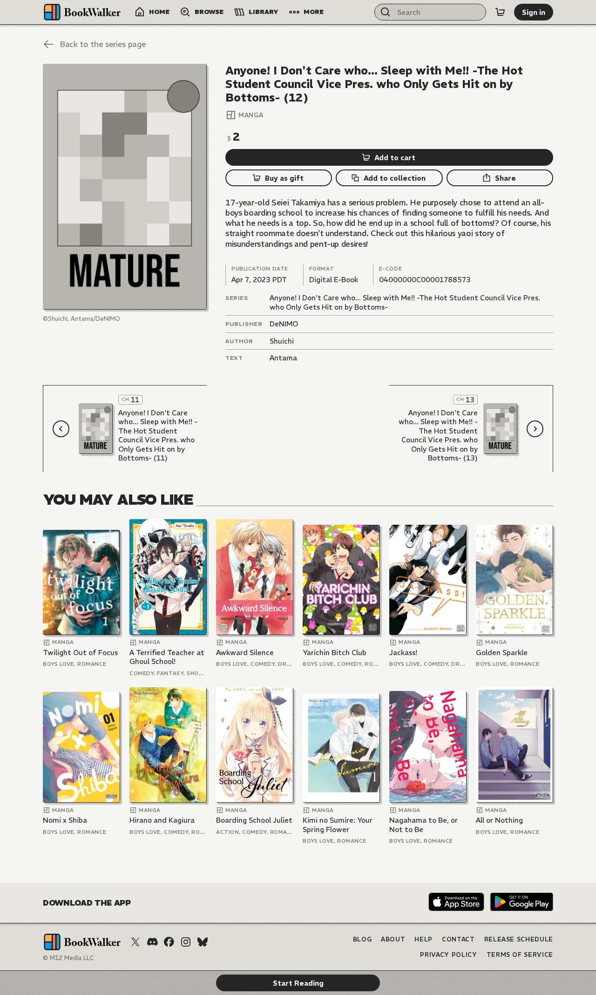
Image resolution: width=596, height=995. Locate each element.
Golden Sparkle (502, 652)
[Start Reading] (125, 187)
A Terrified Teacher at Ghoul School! (166, 657)
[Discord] (152, 942)
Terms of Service (520, 955)
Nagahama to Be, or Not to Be (423, 825)
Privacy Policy (448, 955)
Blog (362, 939)
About (393, 939)
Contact (458, 939)
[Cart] (500, 12)
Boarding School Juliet (254, 820)
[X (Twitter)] (135, 942)
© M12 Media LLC (68, 958)
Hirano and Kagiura (162, 820)
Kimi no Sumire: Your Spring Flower (337, 825)
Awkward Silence (245, 652)
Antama (283, 357)
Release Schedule (518, 939)
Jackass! (403, 652)
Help (423, 939)
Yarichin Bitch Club (334, 652)
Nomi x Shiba (65, 820)
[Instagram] (185, 942)
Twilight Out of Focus (80, 652)
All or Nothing (499, 820)
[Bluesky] (202, 942)
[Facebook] (169, 942)
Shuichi (282, 341)
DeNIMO (284, 323)
